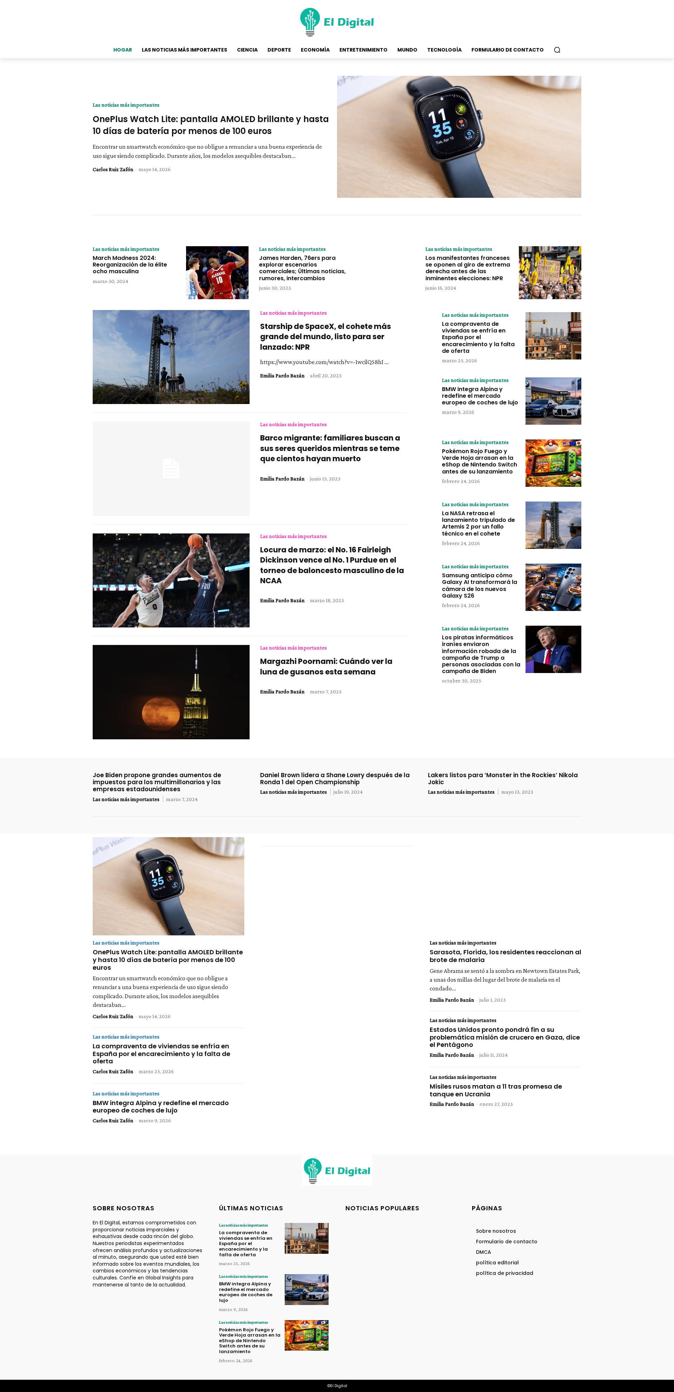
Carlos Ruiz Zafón (113, 169)
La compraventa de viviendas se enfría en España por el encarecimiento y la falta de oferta (478, 337)
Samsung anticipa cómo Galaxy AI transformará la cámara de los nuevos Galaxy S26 (479, 585)
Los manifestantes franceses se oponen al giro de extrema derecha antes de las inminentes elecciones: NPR (467, 268)
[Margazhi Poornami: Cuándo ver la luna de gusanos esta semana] (171, 692)
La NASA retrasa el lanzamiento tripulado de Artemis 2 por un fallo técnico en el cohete (478, 523)
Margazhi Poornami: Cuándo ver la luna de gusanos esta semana (326, 666)
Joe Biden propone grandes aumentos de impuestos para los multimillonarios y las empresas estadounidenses (157, 782)
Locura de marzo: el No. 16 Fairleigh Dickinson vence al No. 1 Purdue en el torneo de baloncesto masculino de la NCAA (332, 565)
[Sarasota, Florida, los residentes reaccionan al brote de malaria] (505, 886)
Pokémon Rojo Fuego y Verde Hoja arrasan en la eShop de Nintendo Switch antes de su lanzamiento (479, 461)
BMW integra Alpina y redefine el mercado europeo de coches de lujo (480, 395)
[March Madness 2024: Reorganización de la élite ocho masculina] (217, 272)
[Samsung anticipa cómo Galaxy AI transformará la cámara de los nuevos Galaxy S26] (553, 587)
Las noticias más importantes (126, 105)
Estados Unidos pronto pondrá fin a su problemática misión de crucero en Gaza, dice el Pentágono (505, 1037)
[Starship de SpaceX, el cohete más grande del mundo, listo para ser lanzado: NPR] (171, 357)
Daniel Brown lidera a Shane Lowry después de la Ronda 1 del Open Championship (335, 778)
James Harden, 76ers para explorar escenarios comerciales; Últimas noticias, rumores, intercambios (302, 268)
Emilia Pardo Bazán (282, 375)
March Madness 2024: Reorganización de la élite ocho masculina (130, 264)
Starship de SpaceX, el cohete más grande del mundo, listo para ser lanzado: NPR (325, 336)
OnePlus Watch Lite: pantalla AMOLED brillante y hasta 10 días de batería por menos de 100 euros (211, 125)
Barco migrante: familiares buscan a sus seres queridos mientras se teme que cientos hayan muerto (330, 448)
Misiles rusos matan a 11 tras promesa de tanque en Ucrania (496, 1090)
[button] (557, 49)
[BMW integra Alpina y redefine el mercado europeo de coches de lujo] (553, 401)
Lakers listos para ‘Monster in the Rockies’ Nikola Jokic (503, 778)
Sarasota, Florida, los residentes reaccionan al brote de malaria (505, 956)
